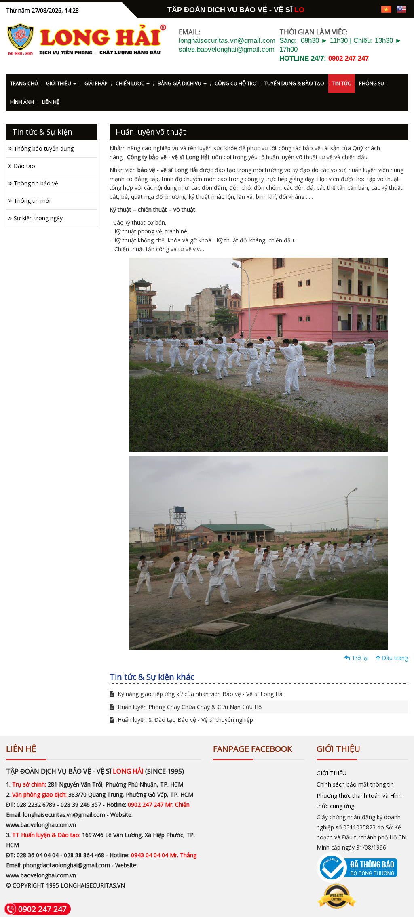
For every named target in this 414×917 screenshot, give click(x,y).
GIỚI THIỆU (59, 83)
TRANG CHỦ (24, 83)
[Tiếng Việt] (386, 9)
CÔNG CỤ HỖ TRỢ (235, 83)
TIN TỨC (341, 83)
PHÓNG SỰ (371, 83)
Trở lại (359, 658)
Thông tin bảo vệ (36, 183)
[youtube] (371, 9)
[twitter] (357, 9)
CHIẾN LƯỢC (131, 83)
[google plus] (343, 9)
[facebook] (329, 9)
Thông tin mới (32, 200)
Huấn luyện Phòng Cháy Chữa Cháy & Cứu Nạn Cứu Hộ (189, 707)
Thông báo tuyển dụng (44, 148)
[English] (401, 9)
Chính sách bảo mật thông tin (355, 784)
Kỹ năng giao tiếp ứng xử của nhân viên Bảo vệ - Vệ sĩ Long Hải (200, 694)
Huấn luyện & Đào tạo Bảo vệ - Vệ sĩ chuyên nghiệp (184, 720)
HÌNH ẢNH (22, 102)
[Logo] (86, 39)
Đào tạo (24, 166)
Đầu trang (394, 658)
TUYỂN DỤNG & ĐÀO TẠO (294, 83)
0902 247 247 (348, 58)
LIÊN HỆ (50, 102)
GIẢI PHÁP (96, 83)
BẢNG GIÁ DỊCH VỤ (180, 83)
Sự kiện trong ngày (38, 218)
